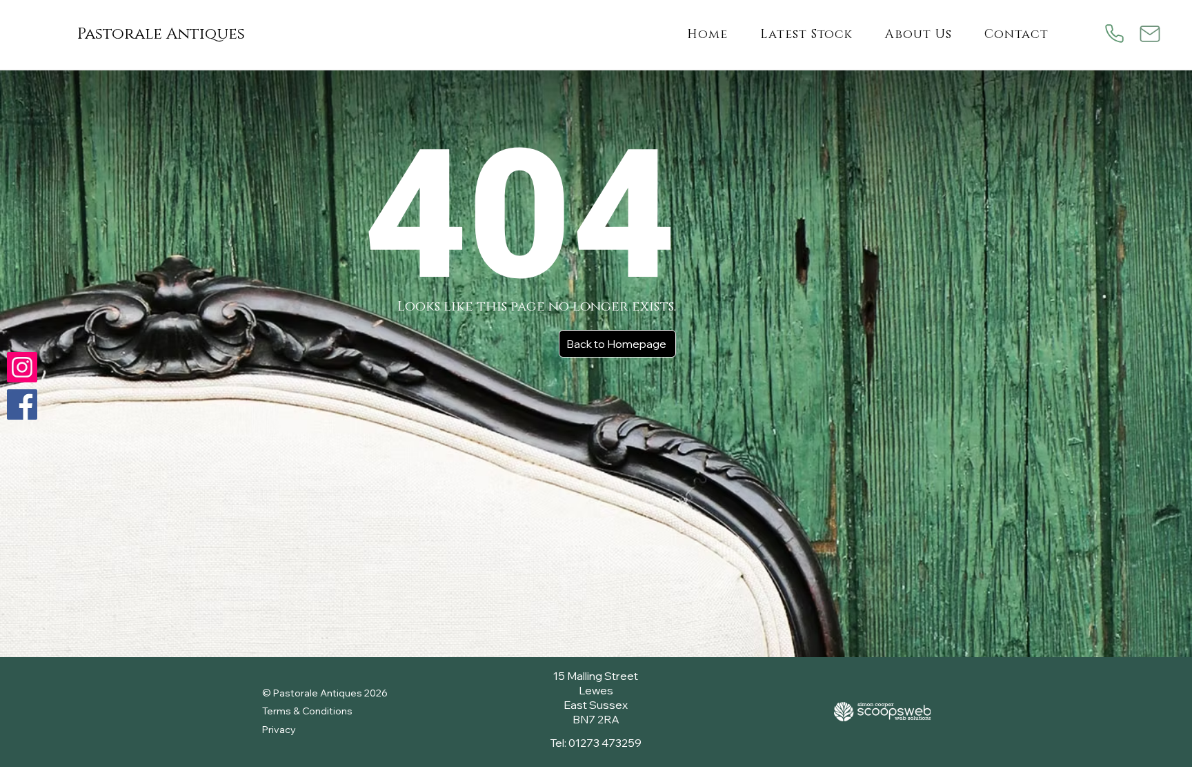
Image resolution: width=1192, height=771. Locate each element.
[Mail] (1150, 33)
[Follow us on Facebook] (22, 404)
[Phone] (1114, 33)
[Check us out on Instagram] (22, 367)
